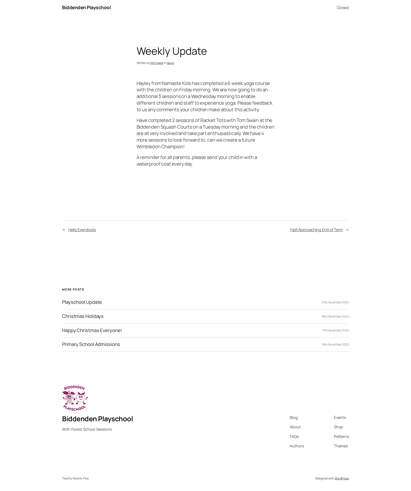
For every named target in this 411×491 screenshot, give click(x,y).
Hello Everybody (82, 229)
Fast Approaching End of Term (316, 229)
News (170, 63)
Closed (343, 7)
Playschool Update (82, 302)
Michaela (157, 63)
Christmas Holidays (83, 316)
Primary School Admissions (91, 344)
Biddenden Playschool (86, 7)
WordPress (342, 478)
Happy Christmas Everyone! (92, 330)
